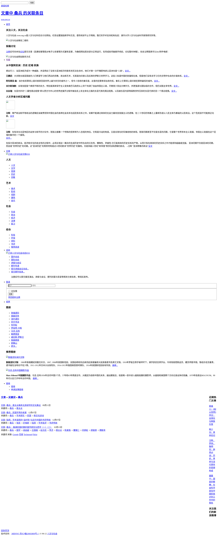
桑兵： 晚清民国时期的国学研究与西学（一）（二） (29, 427)
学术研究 (20, 416)
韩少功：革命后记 (212, 432)
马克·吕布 (15, 331)
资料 (13, 241)
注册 (8, 52)
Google (16, 434)
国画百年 (15, 316)
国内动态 (15, 257)
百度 (21, 434)
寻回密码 (12, 297)
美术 (13, 188)
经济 (13, 218)
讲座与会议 (16, 263)
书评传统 (53, 423)
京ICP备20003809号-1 (29, 534)
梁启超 (26, 430)
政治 (13, 215)
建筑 (13, 198)
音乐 (13, 201)
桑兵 (20, 397)
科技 (13, 235)
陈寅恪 (68, 430)
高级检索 (5, 6)
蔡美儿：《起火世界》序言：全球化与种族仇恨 (212, 415)
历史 (13, 174)
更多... (14, 346)
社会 (13, 212)
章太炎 (19, 408)
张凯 (18, 423)
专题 (8, 60)
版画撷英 (15, 340)
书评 (13, 244)
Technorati (28, 434)
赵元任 (43, 430)
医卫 (13, 224)
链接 (8, 383)
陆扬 (34, 423)
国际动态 (15, 260)
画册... (115, 365)
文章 (8, 151)
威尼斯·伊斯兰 (17, 337)
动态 (8, 250)
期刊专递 (15, 266)
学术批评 (42, 423)
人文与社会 (52, 534)
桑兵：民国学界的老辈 (16, 413)
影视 (13, 192)
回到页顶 (5, 531)
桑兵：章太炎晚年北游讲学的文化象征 (23, 405)
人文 (13, 165)
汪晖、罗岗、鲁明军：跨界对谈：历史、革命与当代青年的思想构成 (212, 455)
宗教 (13, 177)
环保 (13, 238)
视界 (8, 302)
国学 (18, 430)
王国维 (35, 430)
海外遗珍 (15, 319)
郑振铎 (94, 430)
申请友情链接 (17, 389)
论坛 (22, 52)
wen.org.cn (5, 19)
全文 (12, 116)
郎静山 (14, 343)
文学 (13, 168)
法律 (13, 221)
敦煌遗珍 (15, 313)
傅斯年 (102, 430)
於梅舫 (26, 423)
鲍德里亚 (15, 334)
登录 (8, 282)
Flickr (35, 434)
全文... (127, 71)
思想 (13, 171)
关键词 (12, 397)
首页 (8, 24)
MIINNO (15, 534)
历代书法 (15, 322)
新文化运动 (39, 416)
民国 (29, 416)
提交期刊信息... (18, 272)
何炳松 (85, 430)
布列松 (14, 325)
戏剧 (13, 195)
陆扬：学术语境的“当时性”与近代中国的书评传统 (28, 420)
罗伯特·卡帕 (16, 328)
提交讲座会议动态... (20, 269)
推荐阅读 (15, 247)
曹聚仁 (76, 430)
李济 (51, 430)
